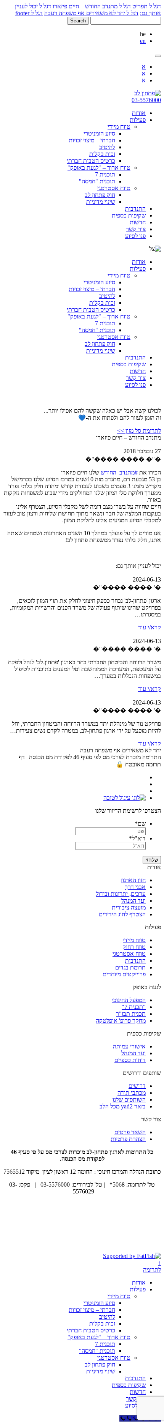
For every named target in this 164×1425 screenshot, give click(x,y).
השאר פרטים (130, 1132)
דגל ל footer (29, 13)
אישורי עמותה (129, 1046)
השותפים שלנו (129, 1099)
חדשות (138, 222)
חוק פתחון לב (100, 195)
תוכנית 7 (105, 174)
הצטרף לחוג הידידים (122, 914)
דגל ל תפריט (146, 6)
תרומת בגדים (130, 967)
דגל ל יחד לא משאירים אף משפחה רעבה (91, 13)
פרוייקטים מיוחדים (124, 974)
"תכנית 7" (134, 1007)
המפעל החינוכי (129, 1000)
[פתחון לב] (147, 93)
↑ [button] (159, 1262)
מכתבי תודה (131, 1092)
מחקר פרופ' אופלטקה (121, 1020)
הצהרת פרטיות (128, 1139)
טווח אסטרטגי (113, 188)
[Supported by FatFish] (132, 1256)
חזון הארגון (133, 880)
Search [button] (78, 21)
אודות (139, 113)
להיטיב (107, 147)
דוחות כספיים (130, 1060)
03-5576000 (146, 100)
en (143, 41)
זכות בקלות (102, 154)
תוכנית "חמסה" (97, 181)
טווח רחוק (134, 947)
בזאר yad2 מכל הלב (123, 1106)
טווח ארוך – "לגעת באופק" (99, 167)
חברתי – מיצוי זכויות (92, 140)
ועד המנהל (133, 900)
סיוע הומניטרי (99, 133)
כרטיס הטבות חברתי (91, 161)
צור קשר (136, 229)
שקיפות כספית (129, 215)
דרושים (137, 1086)
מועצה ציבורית (129, 907)
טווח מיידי (119, 126)
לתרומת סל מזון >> (139, 430)
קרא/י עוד (149, 627)
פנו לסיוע (135, 236)
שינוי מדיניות (100, 202)
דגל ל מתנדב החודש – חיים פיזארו (92, 6)
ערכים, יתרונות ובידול (121, 894)
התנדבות (135, 208)
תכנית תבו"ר (131, 1013)
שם (140, 823)
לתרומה (152, 1269)
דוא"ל (137, 838)
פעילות (138, 120)
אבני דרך (135, 887)
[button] (158, 56)
